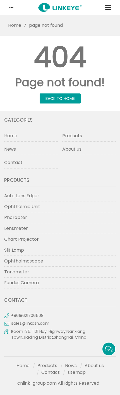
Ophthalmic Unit (22, 206)
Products (72, 136)
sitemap (77, 372)
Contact (13, 162)
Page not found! (60, 82)
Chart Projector (21, 239)
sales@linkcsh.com (30, 323)
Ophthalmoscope (23, 261)
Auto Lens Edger (21, 195)
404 (60, 57)
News (10, 149)
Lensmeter (16, 228)
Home (14, 25)
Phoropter (15, 217)
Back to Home (60, 98)
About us (71, 149)
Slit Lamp (14, 250)
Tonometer (16, 272)
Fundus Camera (21, 283)
